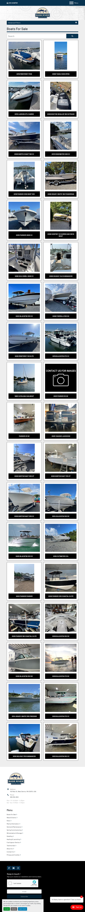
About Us (10, 849)
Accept (7, 909)
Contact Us (10, 852)
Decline (14, 909)
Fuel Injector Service (13, 842)
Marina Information (13, 824)
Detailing (9, 836)
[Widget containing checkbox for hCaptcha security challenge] (22, 883)
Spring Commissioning (14, 830)
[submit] (72, 36)
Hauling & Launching (13, 839)
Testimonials (11, 845)
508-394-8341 (14, 797)
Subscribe (24, 896)
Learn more (22, 909)
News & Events (11, 817)
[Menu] (71, 3)
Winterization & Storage (14, 833)
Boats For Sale (11, 814)
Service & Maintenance (14, 827)
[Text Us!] (77, 908)
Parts (8, 821)
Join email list (13, 3)
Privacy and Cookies (13, 855)
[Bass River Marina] (16, 778)
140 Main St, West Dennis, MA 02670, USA (23, 791)
